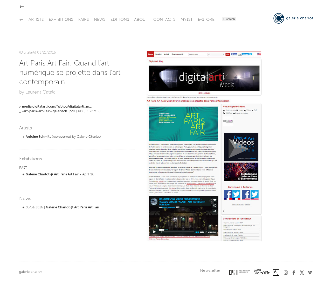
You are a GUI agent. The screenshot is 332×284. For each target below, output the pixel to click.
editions (119, 20)
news (99, 20)
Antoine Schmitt (38, 136)
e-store (206, 20)
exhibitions (61, 20)
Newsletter (210, 271)
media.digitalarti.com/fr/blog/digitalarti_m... (57, 106)
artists (36, 20)
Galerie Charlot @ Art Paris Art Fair (52, 174)
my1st (187, 20)
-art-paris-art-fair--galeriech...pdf (48, 111)
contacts (164, 20)
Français (229, 19)
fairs (83, 20)
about (141, 20)
